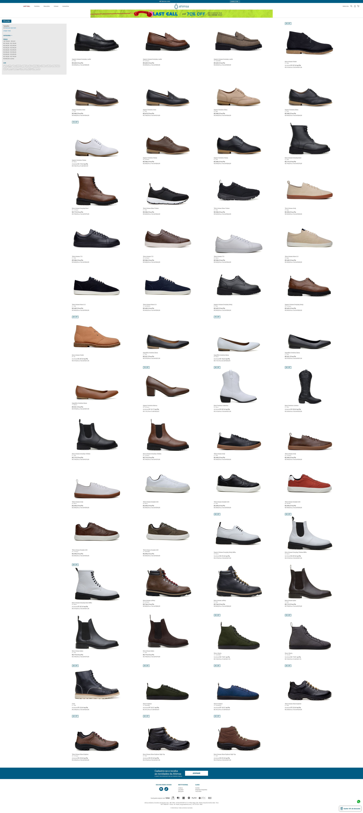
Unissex (56, 6)
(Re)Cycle (180, 791)
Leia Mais (180, 789)
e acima (8, 58)
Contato (197, 788)
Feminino (37, 6)
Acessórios (65, 6)
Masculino (47, 6)
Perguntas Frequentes (201, 789)
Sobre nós (346, 6)
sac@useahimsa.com (185, 804)
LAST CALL (26, 6)
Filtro (7, 21)
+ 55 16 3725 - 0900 (197, 804)
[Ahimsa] (181, 6)
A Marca (180, 788)
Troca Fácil (198, 791)
